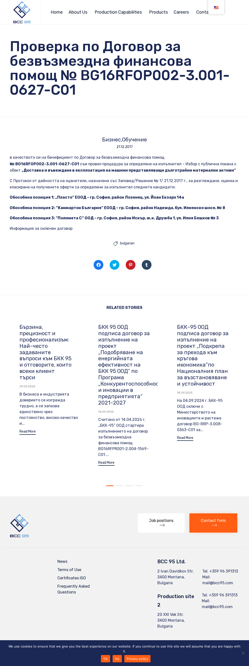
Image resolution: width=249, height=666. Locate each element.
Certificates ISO (71, 578)
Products (158, 12)
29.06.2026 (27, 386)
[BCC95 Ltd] (22, 12)
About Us (78, 12)
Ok (105, 659)
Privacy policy (137, 659)
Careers (181, 12)
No (117, 659)
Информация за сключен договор (41, 228)
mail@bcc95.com (217, 583)
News (62, 561)
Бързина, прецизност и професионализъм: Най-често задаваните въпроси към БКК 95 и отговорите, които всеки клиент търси (45, 352)
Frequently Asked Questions (73, 589)
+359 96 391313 (223, 571)
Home (57, 12)
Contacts (205, 12)
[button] (27, 432)
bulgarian (127, 243)
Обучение (134, 140)
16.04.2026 (106, 411)
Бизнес (111, 140)
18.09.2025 (185, 392)
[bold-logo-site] (19, 536)
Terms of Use (69, 569)
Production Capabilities (118, 12)
